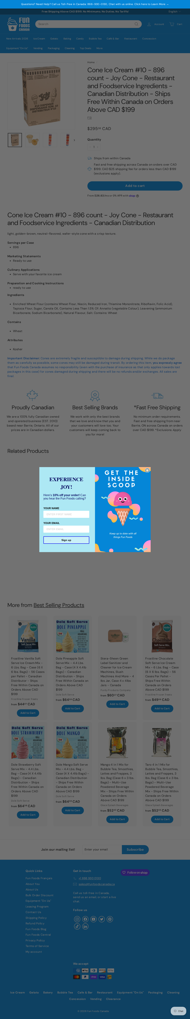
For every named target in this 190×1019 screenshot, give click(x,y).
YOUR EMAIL (51, 523)
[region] (95, 4)
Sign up (66, 540)
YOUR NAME (51, 508)
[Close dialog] (147, 470)
